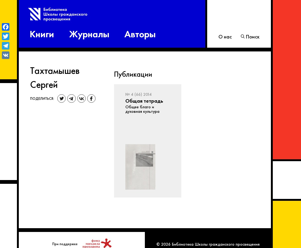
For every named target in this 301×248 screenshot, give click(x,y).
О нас (225, 36)
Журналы (89, 33)
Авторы (140, 33)
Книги (42, 33)
